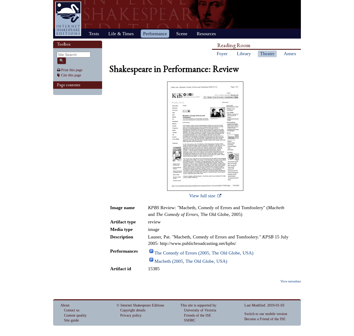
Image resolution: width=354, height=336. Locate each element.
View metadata (290, 281)
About (64, 305)
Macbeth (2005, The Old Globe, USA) (190, 261)
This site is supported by (198, 305)
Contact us (71, 310)
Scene (181, 33)
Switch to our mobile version (265, 314)
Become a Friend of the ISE (265, 319)
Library (244, 53)
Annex (290, 53)
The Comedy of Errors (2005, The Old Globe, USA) (203, 252)
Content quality (75, 315)
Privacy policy (130, 315)
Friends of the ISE (197, 315)
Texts (94, 33)
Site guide (71, 320)
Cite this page (71, 75)
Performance (155, 33)
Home (68, 19)
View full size (203, 195)
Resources (206, 33)
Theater (267, 53)
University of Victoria (200, 310)
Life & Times (121, 33)
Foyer (222, 53)
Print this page (71, 70)
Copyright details (132, 310)
